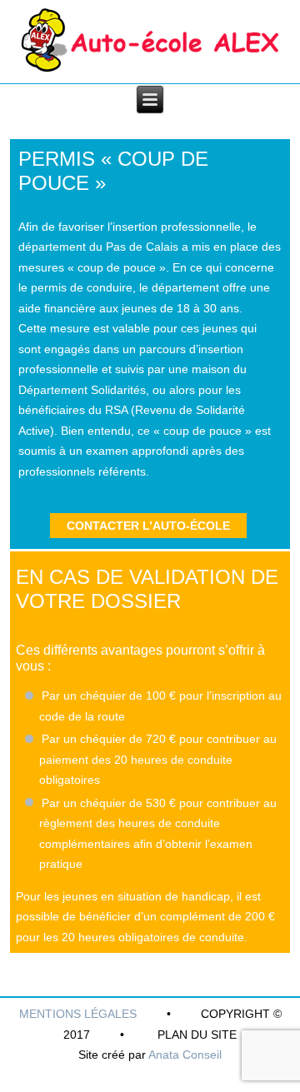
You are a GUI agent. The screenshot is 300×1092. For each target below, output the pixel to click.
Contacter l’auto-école (148, 525)
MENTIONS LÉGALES (78, 1013)
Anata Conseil (185, 1054)
